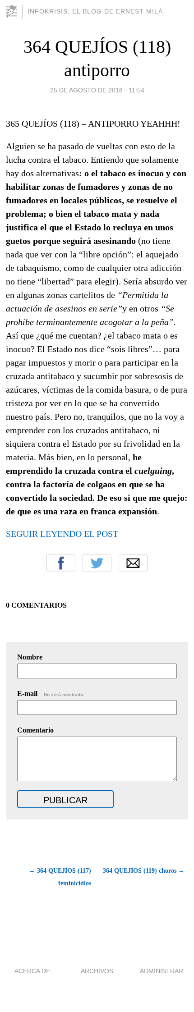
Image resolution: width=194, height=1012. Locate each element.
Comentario (35, 730)
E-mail (50, 693)
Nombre (29, 657)
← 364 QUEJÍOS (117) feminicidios (60, 877)
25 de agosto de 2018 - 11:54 (97, 90)
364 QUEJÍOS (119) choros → (144, 870)
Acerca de (32, 971)
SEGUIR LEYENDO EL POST (62, 534)
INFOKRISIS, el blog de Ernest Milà (95, 11)
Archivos (97, 971)
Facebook (60, 563)
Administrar (161, 971)
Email (133, 563)
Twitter (97, 563)
